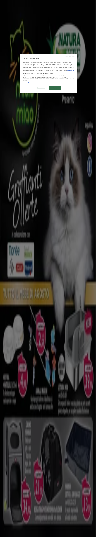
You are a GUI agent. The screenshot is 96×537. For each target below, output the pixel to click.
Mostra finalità (41, 88)
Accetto (55, 88)
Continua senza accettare (70, 56)
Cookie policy (70, 70)
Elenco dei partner (27, 82)
